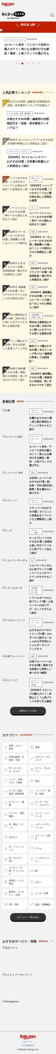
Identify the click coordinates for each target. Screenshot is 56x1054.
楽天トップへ (28, 1042)
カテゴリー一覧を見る (28, 917)
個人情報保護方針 (28, 1045)
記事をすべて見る (28, 710)
